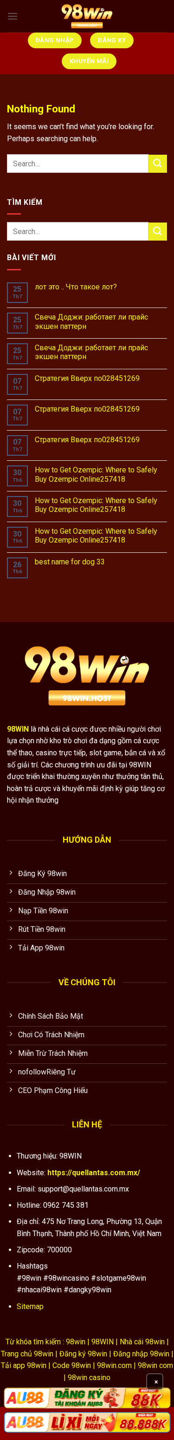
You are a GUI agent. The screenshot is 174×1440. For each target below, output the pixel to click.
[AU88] (87, 1398)
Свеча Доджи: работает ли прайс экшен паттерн (91, 321)
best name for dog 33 (70, 561)
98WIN (18, 729)
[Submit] (157, 164)
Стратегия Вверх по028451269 (87, 378)
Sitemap (30, 1306)
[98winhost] (87, 16)
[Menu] (12, 16)
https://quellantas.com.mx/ (93, 1172)
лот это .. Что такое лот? (76, 286)
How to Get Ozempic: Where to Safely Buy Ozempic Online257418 (96, 474)
